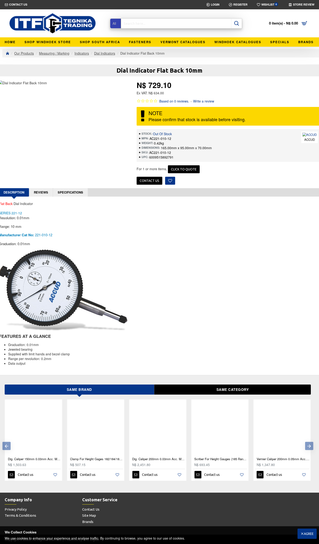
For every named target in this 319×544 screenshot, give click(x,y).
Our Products (24, 53)
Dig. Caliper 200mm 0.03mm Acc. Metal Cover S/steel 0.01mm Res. (158, 459)
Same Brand (79, 389)
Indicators (81, 53)
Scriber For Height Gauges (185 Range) (220, 459)
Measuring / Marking (54, 53)
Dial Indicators (104, 53)
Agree (309, 534)
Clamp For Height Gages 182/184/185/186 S (96, 459)
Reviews (41, 192)
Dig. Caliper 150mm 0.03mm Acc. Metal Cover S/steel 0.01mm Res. (34, 459)
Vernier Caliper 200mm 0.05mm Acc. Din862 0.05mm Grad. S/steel (283, 459)
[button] (6, 446)
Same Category (232, 389)
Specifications (70, 192)
